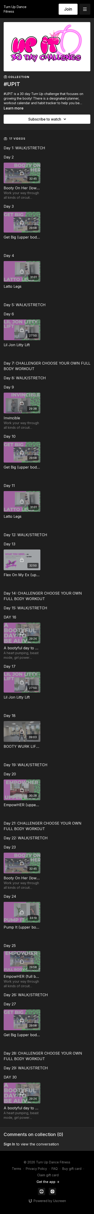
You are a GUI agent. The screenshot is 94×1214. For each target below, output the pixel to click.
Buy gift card (71, 1169)
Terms (16, 1169)
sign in (9, 1144)
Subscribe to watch (44, 119)
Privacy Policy (36, 1169)
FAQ (55, 1169)
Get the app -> (48, 1182)
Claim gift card (48, 1175)
